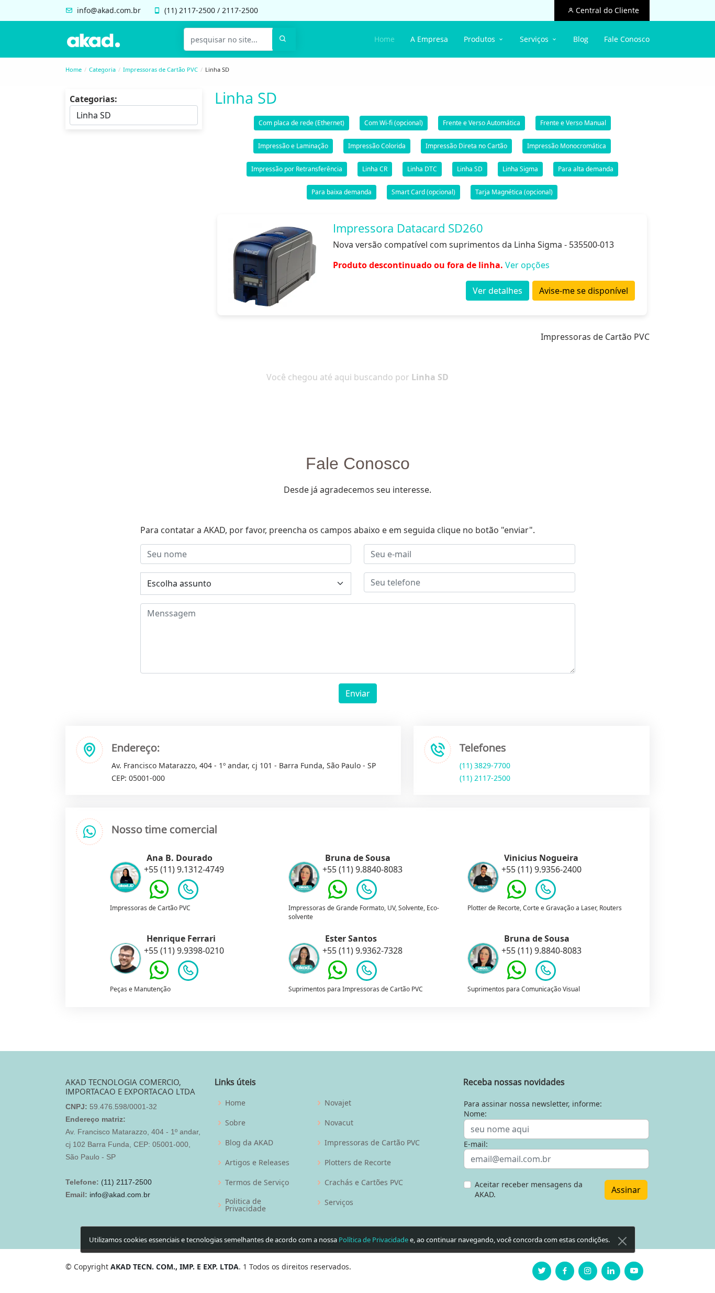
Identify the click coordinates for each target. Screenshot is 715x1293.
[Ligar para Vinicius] (545, 892)
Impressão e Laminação (293, 145)
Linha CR (374, 168)
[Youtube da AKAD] (633, 1271)
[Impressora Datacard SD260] (274, 264)
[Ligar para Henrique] (188, 973)
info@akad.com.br (109, 10)
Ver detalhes (497, 290)
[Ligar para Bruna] (366, 892)
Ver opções (527, 265)
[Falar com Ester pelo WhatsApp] (337, 977)
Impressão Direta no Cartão (466, 145)
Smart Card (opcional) (423, 191)
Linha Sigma (520, 168)
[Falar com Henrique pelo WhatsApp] (159, 977)
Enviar (357, 693)
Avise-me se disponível (583, 290)
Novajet (338, 1103)
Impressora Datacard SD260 (408, 228)
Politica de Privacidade (245, 1205)
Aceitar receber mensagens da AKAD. (529, 1189)
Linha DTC (422, 168)
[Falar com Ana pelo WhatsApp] (159, 897)
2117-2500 (197, 10)
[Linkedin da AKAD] (610, 1271)
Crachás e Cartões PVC (364, 1182)
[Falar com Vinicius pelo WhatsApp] (516, 897)
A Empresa (429, 39)
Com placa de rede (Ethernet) (301, 122)
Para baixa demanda (341, 191)
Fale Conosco (627, 39)
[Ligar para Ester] (366, 973)
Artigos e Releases (257, 1162)
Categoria (102, 69)
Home (384, 39)
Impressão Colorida (377, 145)
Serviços (339, 1202)
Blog (580, 39)
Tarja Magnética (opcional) (514, 191)
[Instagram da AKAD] (587, 1271)
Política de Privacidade (373, 1239)
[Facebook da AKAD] (564, 1271)
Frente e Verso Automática (481, 122)
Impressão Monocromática (566, 145)
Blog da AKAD (249, 1142)
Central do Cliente (606, 10)
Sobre (235, 1122)
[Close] (622, 1241)
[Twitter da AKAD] (541, 1271)
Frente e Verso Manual (573, 122)
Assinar (626, 1190)
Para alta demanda (585, 168)
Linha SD (470, 168)
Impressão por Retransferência (296, 168)
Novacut (339, 1122)
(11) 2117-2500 (485, 778)
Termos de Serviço (257, 1182)
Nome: (475, 1114)
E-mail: (476, 1144)
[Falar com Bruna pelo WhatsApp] (337, 897)
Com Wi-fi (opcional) (393, 122)
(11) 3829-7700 (485, 765)
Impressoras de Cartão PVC (160, 69)
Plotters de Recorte (358, 1162)
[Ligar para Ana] (188, 892)
